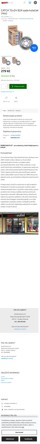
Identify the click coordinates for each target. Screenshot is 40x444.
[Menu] (35, 3)
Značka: (8, 21)
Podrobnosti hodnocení (26, 19)
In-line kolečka (15, 135)
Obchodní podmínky (7, 379)
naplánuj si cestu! (20, 329)
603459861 (7, 407)
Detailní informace (6, 92)
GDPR (2, 380)
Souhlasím (28, 439)
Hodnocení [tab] (11, 111)
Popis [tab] (4, 111)
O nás (3, 377)
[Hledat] (25, 3)
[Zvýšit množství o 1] (8, 85)
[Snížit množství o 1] (8, 87)
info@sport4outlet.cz (10, 403)
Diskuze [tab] (18, 111)
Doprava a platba (6, 383)
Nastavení (19, 432)
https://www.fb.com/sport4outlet (14, 409)
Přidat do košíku (19, 86)
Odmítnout (10, 439)
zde (23, 427)
